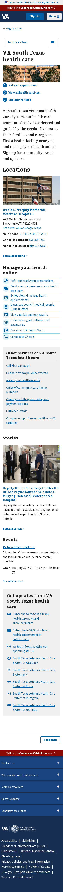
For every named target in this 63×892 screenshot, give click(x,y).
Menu (52, 16)
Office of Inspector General (38, 851)
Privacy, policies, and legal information (25, 862)
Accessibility (9, 841)
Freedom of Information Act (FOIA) (23, 846)
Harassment (9, 851)
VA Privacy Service (12, 867)
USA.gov (6, 872)
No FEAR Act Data (39, 867)
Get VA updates (10, 799)
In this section (17, 42)
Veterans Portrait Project (17, 877)
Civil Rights (28, 841)
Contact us (7, 763)
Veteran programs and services (19, 775)
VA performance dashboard (33, 872)
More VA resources (12, 787)
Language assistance (13, 811)
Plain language (10, 856)
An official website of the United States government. (32, 2)
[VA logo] (5, 16)
